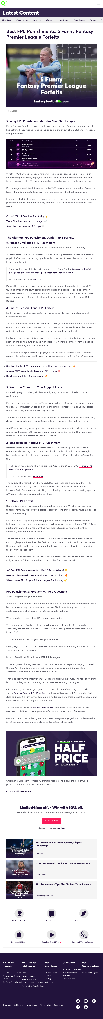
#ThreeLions (85, 465)
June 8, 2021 (38, 476)
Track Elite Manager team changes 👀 (26, 221)
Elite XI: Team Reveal (42, 707)
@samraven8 (79, 269)
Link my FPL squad (90, 973)
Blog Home (6, 20)
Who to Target (22, 20)
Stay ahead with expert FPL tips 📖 (25, 226)
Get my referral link (70, 979)
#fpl (88, 269)
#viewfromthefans (31, 272)
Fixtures (93, 20)
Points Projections (29, 979)
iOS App (48, 979)
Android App (50, 982)
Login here (61, 828)
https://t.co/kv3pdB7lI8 (21, 469)
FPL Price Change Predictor (33, 983)
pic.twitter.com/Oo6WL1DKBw (57, 272)
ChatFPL (25, 973)
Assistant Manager (29, 976)
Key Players (64, 20)
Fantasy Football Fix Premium (30, 693)
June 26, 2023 (37, 279)
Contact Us (58, 1005)
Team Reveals (79, 20)
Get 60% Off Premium (72, 969)
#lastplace (14, 272)
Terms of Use (31, 1005)
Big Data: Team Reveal (12, 982)
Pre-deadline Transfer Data (33, 986)
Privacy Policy (45, 1005)
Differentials (50, 20)
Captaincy (36, 20)
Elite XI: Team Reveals (12, 973)
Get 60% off (51, 821)
